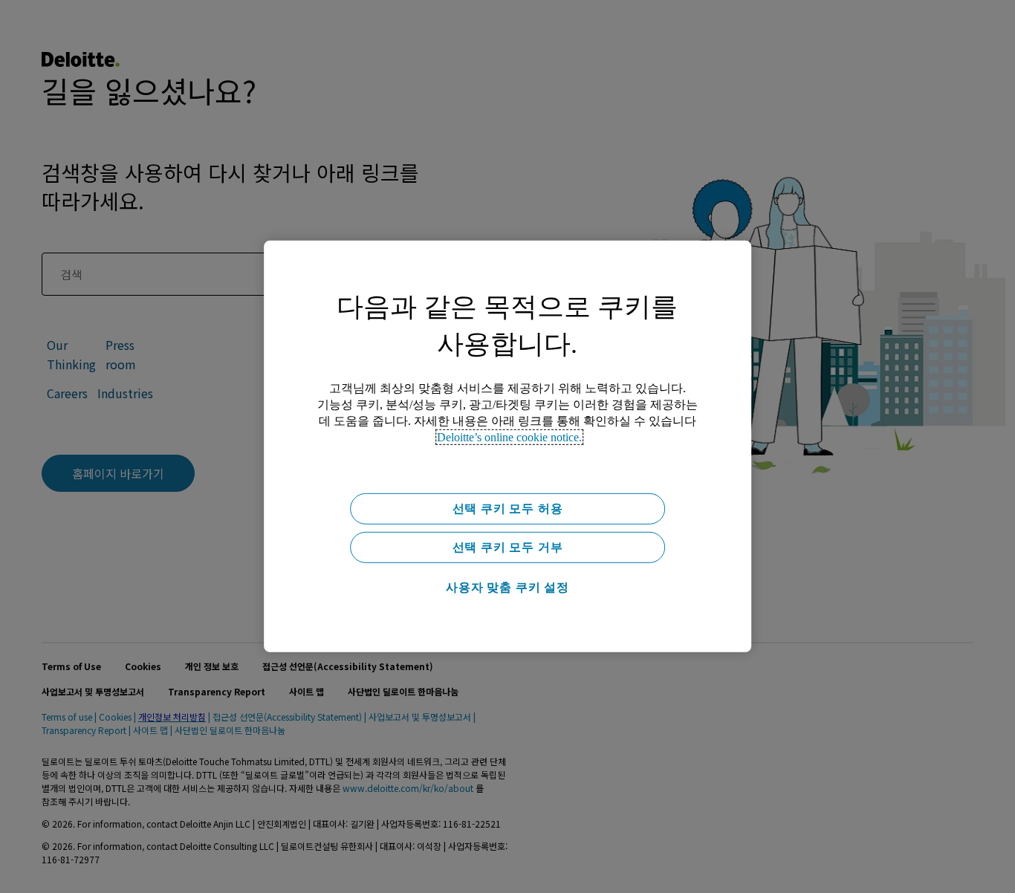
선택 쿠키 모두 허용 (508, 508)
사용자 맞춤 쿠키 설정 (507, 587)
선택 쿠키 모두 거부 (508, 547)
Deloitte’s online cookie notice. (509, 437)
